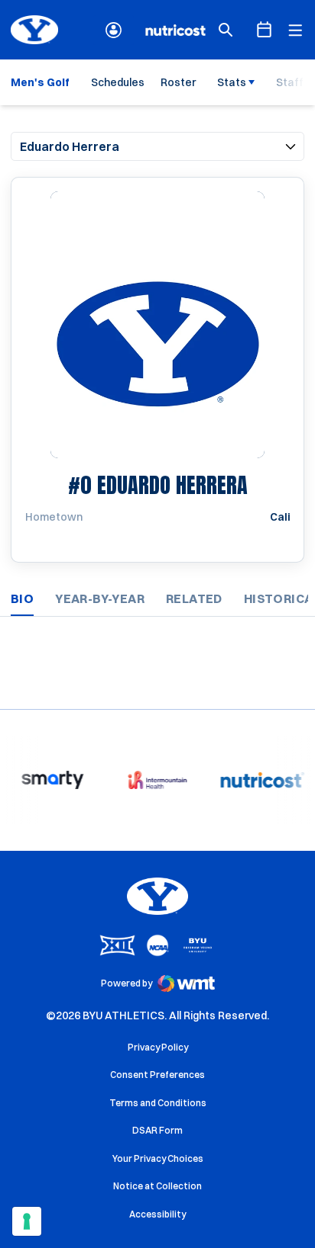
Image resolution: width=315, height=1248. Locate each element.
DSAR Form (157, 1130)
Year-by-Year (100, 598)
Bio (22, 598)
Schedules (118, 82)
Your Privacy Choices (157, 1158)
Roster (178, 82)
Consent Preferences (157, 1074)
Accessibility (157, 1214)
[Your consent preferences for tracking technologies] (26, 1221)
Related (194, 598)
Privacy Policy (158, 1047)
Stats (231, 82)
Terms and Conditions (157, 1102)
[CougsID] (113, 30)
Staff (290, 82)
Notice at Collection (157, 1186)
